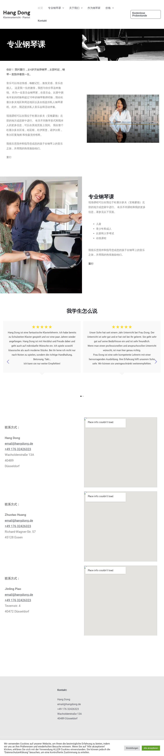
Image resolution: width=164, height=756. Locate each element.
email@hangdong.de (19, 443)
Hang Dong (16, 12)
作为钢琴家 (94, 7)
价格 (108, 7)
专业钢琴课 (54, 7)
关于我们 (74, 7)
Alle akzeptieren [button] (151, 748)
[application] (62, 8)
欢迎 (40, 7)
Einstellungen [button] (132, 748)
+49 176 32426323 (18, 449)
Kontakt (42, 20)
